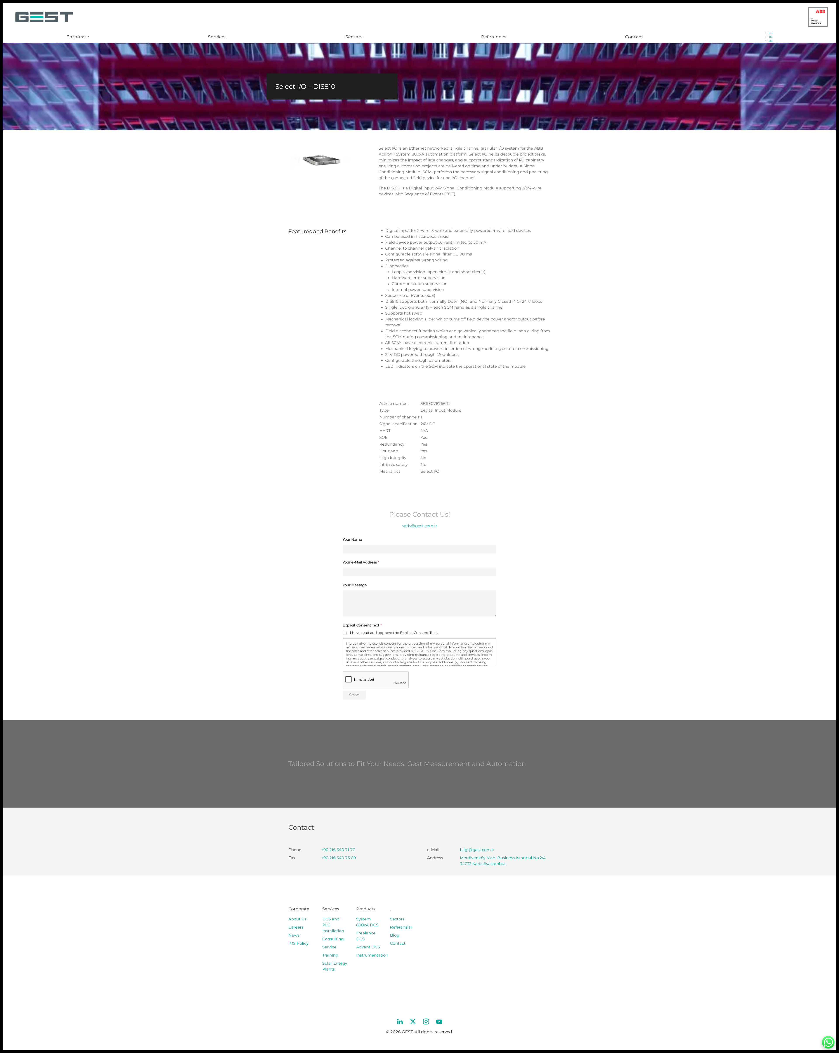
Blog (394, 935)
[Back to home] (43, 17)
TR (770, 36)
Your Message (355, 585)
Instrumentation (372, 955)
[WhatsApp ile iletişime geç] (828, 1042)
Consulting (333, 939)
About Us (297, 919)
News (294, 935)
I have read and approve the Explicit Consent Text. (394, 633)
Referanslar (401, 927)
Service (329, 947)
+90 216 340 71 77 (338, 849)
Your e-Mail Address (361, 562)
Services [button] (217, 36)
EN (771, 33)
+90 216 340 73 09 (338, 857)
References (493, 36)
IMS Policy (298, 943)
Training (330, 955)
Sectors (353, 36)
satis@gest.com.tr (419, 525)
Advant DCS (368, 947)
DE (771, 40)
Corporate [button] (77, 36)
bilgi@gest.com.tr (477, 849)
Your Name (352, 539)
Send (354, 695)
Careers (295, 927)
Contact (634, 36)
